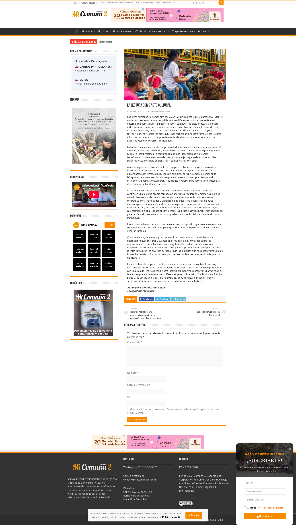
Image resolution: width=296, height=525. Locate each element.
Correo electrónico (138, 384)
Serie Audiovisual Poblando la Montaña (116, 3)
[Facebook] (194, 3)
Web (129, 397)
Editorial (142, 31)
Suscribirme (266, 516)
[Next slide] (111, 136)
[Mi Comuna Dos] (89, 13)
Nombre (132, 372)
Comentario (134, 342)
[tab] (84, 161)
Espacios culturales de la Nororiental (208, 312)
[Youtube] (199, 3)
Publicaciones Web (124, 31)
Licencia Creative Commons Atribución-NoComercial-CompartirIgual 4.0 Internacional (203, 487)
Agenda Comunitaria (184, 31)
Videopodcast (169, 3)
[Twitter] (196, 3)
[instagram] (202, 3)
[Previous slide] (76, 136)
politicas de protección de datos (270, 508)
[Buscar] (221, 2)
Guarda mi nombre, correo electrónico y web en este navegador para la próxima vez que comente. (173, 411)
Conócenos (90, 31)
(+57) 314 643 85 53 (147, 467)
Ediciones (105, 31)
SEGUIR (110, 225)
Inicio (76, 31)
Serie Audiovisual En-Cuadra (148, 3)
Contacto (205, 31)
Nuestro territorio (159, 31)
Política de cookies (172, 517)
